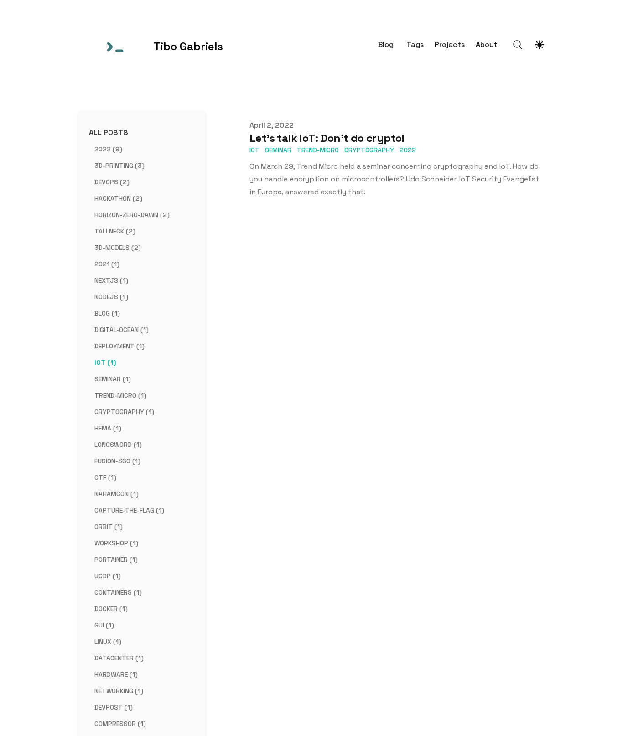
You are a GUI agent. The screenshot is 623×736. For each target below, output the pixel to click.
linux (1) (107, 642)
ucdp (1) (107, 576)
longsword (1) (118, 445)
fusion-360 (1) (117, 461)
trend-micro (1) (120, 395)
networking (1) (118, 691)
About (487, 44)
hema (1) (107, 428)
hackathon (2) (118, 198)
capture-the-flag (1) (129, 510)
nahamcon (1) (116, 494)
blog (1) (107, 313)
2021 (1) (106, 264)
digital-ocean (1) (121, 330)
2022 (408, 150)
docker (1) (111, 609)
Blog (386, 44)
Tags (415, 44)
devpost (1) (113, 707)
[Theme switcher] (539, 44)
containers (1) (118, 592)
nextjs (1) (111, 280)
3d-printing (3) (119, 165)
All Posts (108, 132)
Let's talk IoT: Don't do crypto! (327, 138)
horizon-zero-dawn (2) (132, 215)
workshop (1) (116, 543)
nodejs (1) (111, 297)
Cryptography (369, 150)
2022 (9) (108, 149)
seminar (278, 150)
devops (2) (112, 182)
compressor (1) (120, 724)
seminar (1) (112, 379)
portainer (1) (116, 559)
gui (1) (104, 625)
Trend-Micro (318, 150)
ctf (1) (105, 477)
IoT (254, 150)
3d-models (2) (117, 248)
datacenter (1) (119, 658)
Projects (450, 44)
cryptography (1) (124, 412)
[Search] (517, 44)
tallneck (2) (114, 231)
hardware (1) (116, 674)
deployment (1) (119, 346)
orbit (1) (108, 527)
